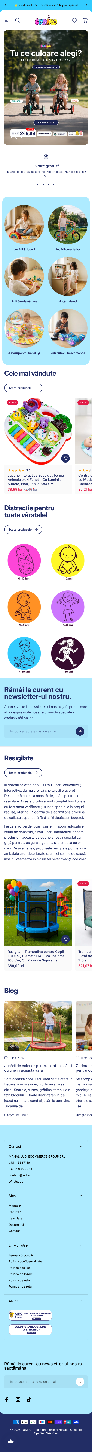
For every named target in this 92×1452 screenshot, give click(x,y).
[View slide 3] (48, 181)
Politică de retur (20, 1277)
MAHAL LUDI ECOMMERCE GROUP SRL (37, 1153)
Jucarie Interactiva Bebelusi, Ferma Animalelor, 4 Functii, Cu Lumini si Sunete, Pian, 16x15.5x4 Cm (36, 476)
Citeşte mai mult (16, 1111)
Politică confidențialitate (25, 1258)
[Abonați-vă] (80, 728)
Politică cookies (19, 1264)
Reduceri (15, 1208)
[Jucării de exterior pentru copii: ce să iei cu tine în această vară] (38, 1023)
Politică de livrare (21, 1270)
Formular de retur (21, 1283)
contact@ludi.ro (20, 1171)
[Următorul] (86, 5)
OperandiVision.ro (46, 1429)
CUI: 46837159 (19, 1159)
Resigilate (15, 1215)
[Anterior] (6, 5)
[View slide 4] (53, 181)
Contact (14, 1227)
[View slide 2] (43, 181)
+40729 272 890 (21, 1165)
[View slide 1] (38, 181)
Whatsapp (16, 1178)
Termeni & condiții (21, 1252)
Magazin (15, 1202)
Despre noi (16, 1221)
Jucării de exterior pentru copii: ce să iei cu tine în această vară (38, 1064)
